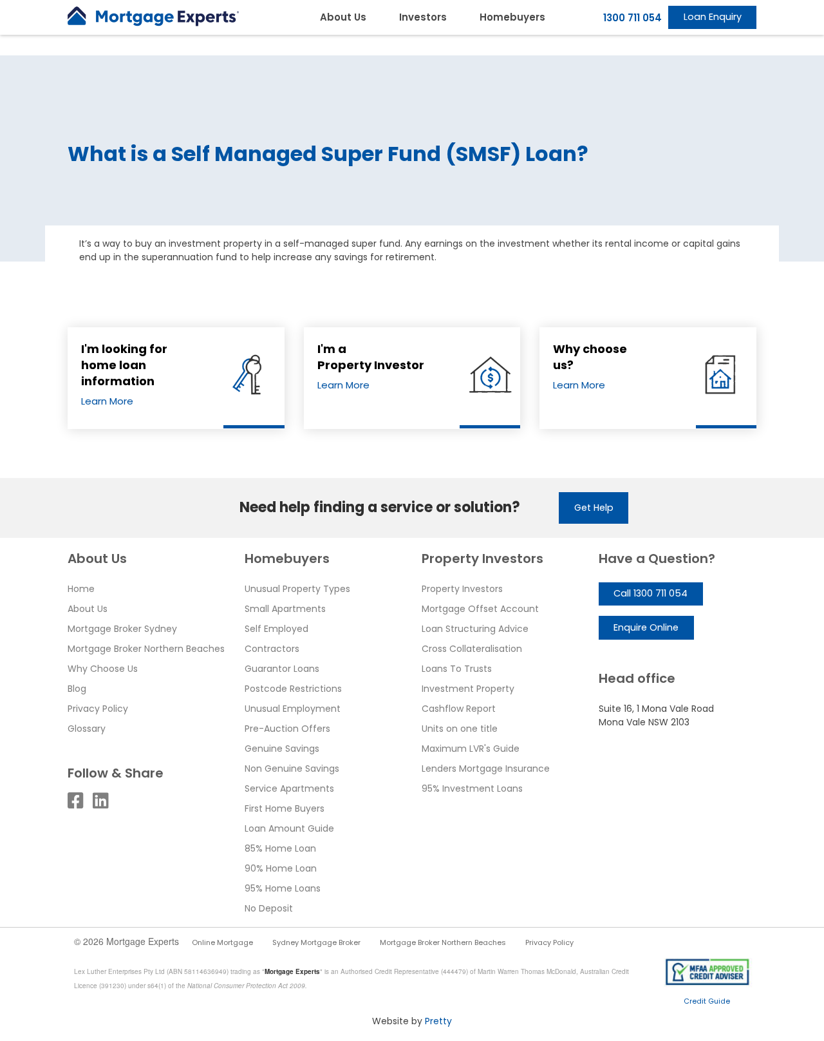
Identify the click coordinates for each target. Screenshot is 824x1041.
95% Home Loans (283, 888)
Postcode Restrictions (293, 688)
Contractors (272, 648)
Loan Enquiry (713, 16)
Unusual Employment (293, 708)
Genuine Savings (282, 748)
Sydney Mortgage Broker (316, 942)
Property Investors (462, 588)
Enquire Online (646, 627)
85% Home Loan (280, 848)
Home (81, 588)
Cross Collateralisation (472, 648)
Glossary (87, 728)
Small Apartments (285, 608)
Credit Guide (707, 1001)
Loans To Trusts (457, 668)
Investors (423, 17)
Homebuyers (512, 17)
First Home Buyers (284, 808)
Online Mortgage (222, 942)
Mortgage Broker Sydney (122, 628)
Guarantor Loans (282, 668)
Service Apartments (289, 788)
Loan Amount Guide (289, 828)
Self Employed (276, 628)
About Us (343, 17)
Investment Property (468, 688)
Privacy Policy (98, 708)
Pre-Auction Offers (287, 728)
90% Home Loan (281, 868)
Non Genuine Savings (292, 768)
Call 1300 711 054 (650, 593)
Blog (77, 688)
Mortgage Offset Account (480, 608)
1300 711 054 (632, 17)
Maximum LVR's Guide (471, 748)
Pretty (438, 1021)
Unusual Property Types (297, 588)
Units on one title (460, 728)
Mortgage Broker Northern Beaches (146, 648)
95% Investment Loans (472, 788)
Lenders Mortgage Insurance (486, 768)
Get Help (593, 507)
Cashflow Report (459, 708)
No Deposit (269, 908)
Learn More (107, 401)
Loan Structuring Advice (475, 628)
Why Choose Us (103, 668)
